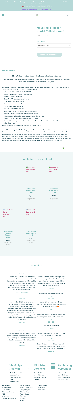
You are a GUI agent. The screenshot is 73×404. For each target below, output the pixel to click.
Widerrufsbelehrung (8, 392)
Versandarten (6, 390)
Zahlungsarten (6, 387)
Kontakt (22, 400)
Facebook (41, 390)
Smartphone (41, 41)
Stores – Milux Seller (26, 387)
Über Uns (23, 396)
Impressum (5, 396)
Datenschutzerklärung (9, 398)
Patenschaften (24, 394)
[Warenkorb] (61, 15)
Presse (22, 398)
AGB (3, 394)
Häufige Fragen (25, 390)
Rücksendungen (25, 392)
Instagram (41, 387)
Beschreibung (8, 70)
